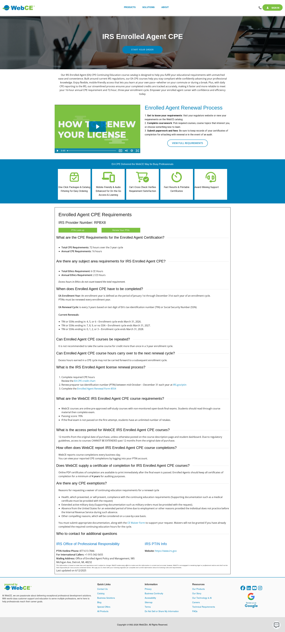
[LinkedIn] (249, 588)
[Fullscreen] (137, 150)
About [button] (165, 7)
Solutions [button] (148, 7)
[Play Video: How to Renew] (97, 126)
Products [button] (130, 7)
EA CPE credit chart (84, 380)
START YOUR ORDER (142, 49)
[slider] (91, 150)
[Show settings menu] (132, 150)
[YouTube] (254, 588)
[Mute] (126, 150)
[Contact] (260, 8)
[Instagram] (260, 588)
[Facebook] (242, 588)
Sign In (275, 7)
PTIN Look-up (77, 230)
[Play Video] (57, 150)
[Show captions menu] (120, 150)
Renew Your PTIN (120, 230)
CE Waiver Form (136, 522)
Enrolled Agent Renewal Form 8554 (96, 388)
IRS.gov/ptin (179, 384)
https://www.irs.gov (166, 550)
